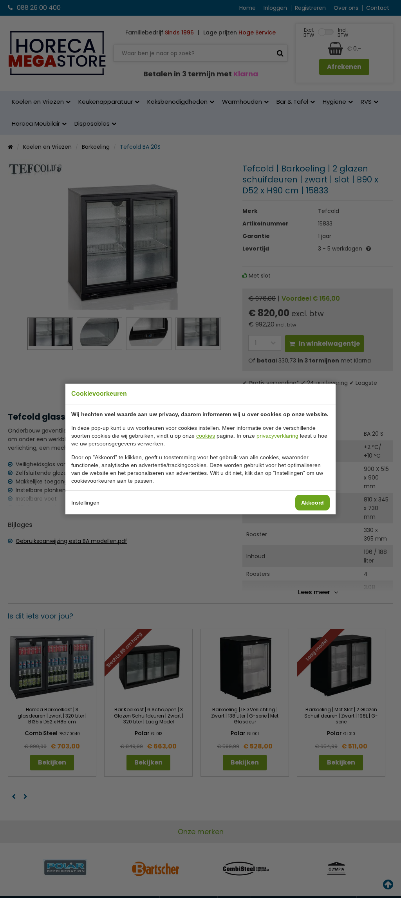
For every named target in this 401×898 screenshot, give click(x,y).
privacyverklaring (277, 436)
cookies (205, 436)
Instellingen (85, 502)
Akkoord (312, 502)
